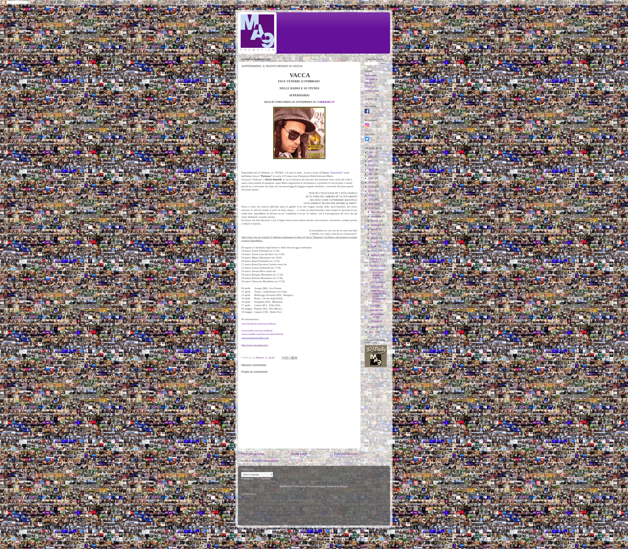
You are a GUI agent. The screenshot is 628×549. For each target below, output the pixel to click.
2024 (371, 161)
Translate (265, 478)
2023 (371, 165)
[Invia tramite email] (283, 358)
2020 (371, 178)
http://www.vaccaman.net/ (254, 345)
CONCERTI (376, 321)
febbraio (375, 255)
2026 (371, 152)
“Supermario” (336, 172)
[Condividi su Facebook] (292, 358)
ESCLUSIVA (376, 286)
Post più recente (252, 454)
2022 (371, 169)
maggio (375, 242)
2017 (371, 191)
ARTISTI (369, 83)
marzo (374, 251)
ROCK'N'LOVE (377, 266)
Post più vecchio (345, 454)
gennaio (375, 327)
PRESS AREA (372, 91)
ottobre (375, 221)
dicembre (376, 212)
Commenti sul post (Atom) (265, 461)
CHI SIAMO (371, 79)
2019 (371, 182)
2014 (371, 204)
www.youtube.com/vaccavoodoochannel (262, 334)
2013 (371, 208)
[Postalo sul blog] (286, 358)
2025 (371, 156)
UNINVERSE (376, 310)
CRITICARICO (377, 282)
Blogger (344, 486)
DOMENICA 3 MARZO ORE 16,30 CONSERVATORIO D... (378, 296)
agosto (375, 229)
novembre (376, 216)
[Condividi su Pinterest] (295, 358)
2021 (371, 174)
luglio (374, 233)
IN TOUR (375, 306)
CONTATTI (370, 87)
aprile (374, 246)
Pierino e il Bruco (375, 260)
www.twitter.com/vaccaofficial (256, 330)
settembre (376, 225)
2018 (371, 187)
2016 (371, 195)
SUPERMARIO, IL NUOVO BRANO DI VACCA (378, 274)
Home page (299, 454)
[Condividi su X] (289, 358)
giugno (375, 238)
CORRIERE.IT (326, 102)
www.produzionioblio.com (255, 338)
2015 (371, 199)
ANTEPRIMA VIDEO (376, 315)
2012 (371, 332)
